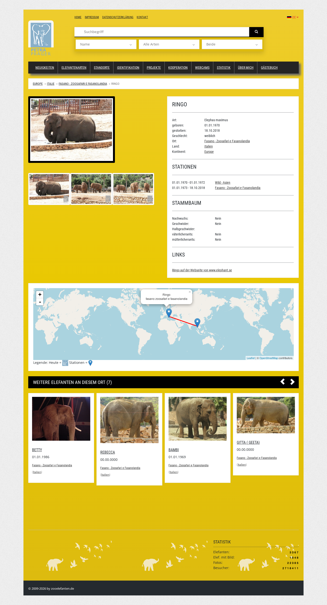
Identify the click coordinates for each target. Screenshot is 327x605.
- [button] (40, 301)
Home (77, 17)
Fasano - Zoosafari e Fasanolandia (83, 84)
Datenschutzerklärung (117, 17)
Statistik (224, 67)
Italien (208, 146)
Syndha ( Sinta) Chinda (256, 483)
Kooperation (178, 67)
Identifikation (128, 67)
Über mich (246, 67)
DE (294, 17)
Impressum (92, 17)
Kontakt (142, 17)
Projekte (154, 67)
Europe (38, 84)
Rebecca (39, 452)
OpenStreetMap (268, 358)
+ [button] (39, 294)
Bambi (105, 450)
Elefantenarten (74, 67)
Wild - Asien (222, 182)
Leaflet (251, 358)
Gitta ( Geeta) (180, 442)
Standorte (102, 67)
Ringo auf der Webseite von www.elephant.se (202, 270)
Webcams (202, 67)
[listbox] (106, 44)
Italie (50, 84)
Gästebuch (269, 67)
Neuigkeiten (44, 67)
